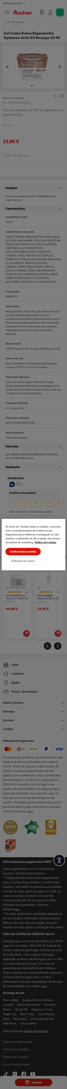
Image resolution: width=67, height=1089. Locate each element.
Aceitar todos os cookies (23, 551)
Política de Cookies (45, 542)
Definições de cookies (23, 560)
